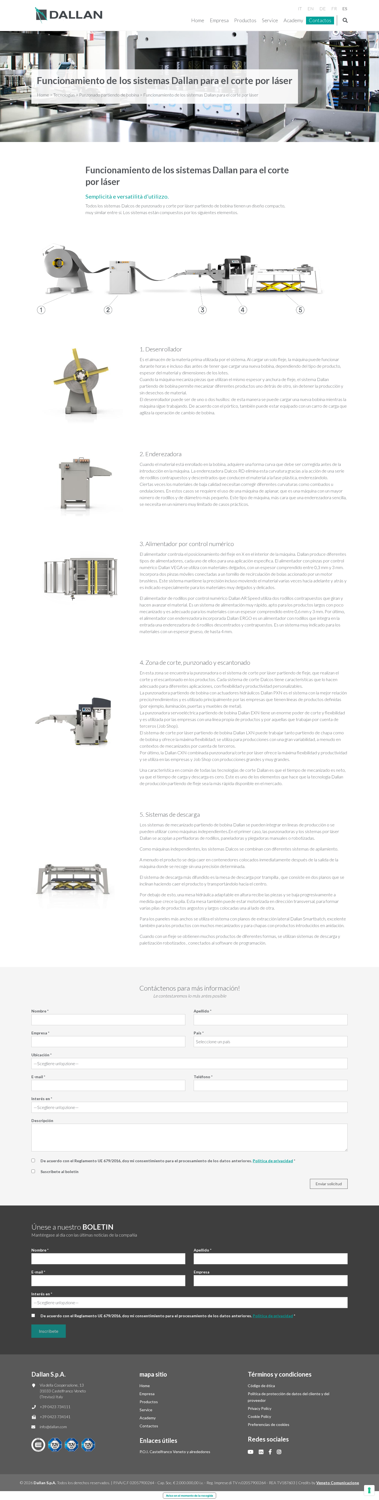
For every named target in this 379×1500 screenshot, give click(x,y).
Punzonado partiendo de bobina (109, 94)
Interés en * (41, 1098)
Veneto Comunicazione (337, 1482)
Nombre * (40, 1011)
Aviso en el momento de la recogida (189, 1495)
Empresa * (40, 1033)
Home (197, 20)
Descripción (42, 1120)
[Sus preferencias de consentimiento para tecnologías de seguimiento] (369, 1490)
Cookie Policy (259, 1416)
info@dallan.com (53, 1426)
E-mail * (38, 1076)
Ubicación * (41, 1054)
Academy (293, 20)
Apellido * (202, 1011)
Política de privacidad (273, 1160)
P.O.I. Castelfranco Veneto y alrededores (175, 1451)
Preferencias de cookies (268, 1424)
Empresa (219, 20)
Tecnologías (64, 94)
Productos (245, 20)
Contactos (320, 20)
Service (270, 20)
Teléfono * (203, 1076)
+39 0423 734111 (55, 1406)
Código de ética (261, 1385)
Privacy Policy (259, 1408)
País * (199, 1033)
